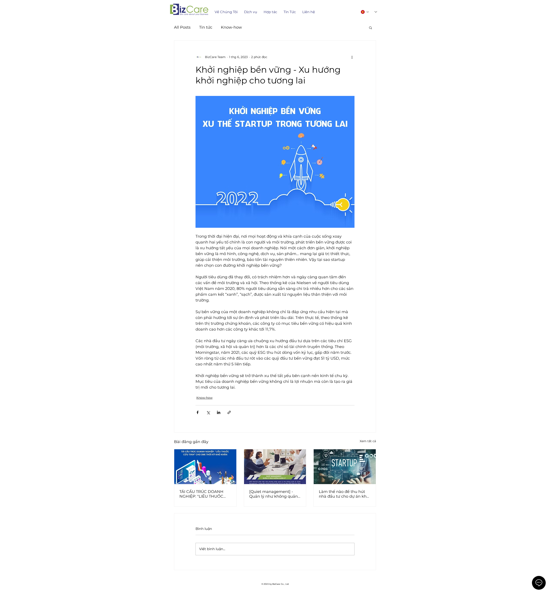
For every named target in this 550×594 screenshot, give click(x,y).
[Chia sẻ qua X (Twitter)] (208, 412)
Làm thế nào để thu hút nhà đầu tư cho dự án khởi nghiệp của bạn (344, 494)
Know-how (231, 27)
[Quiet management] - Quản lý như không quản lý (273, 494)
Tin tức (205, 27)
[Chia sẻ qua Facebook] (198, 412)
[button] (370, 27)
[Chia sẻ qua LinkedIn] (219, 412)
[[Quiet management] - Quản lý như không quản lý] (275, 466)
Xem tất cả (368, 441)
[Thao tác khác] (351, 57)
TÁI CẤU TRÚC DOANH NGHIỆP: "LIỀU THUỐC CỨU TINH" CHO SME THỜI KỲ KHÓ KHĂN (201, 494)
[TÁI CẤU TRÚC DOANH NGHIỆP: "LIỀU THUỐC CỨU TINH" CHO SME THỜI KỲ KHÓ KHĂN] (205, 466)
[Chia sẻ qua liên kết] (229, 412)
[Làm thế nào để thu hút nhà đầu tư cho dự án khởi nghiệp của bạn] (345, 466)
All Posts (182, 27)
